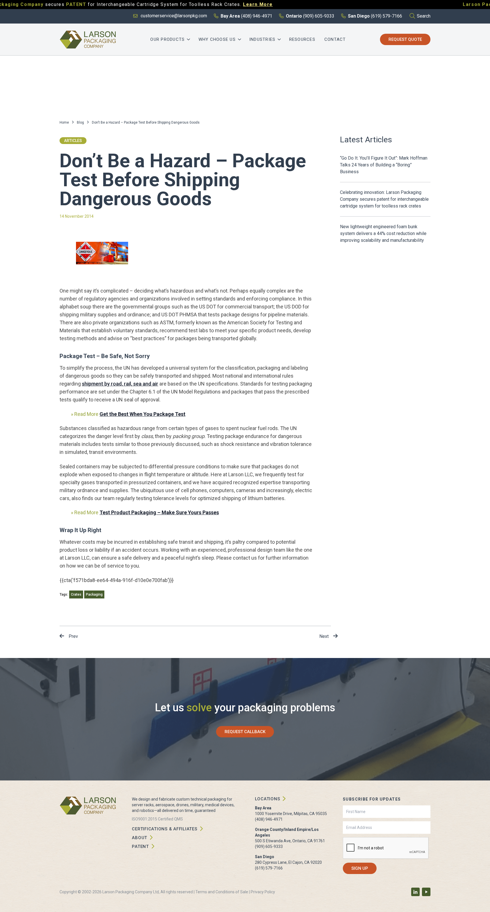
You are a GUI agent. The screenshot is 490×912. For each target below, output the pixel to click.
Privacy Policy (263, 892)
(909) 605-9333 (269, 846)
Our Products (167, 39)
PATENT (140, 846)
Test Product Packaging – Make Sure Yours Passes (159, 512)
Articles (73, 140)
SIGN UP (359, 868)
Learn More (258, 4)
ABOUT (139, 837)
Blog (80, 122)
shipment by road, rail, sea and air (120, 384)
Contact (335, 39)
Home (64, 122)
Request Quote (405, 39)
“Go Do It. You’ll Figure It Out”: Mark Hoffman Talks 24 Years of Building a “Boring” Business (383, 164)
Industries (262, 39)
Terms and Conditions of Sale (221, 892)
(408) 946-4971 (269, 819)
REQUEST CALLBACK (245, 731)
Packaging (94, 594)
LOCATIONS (267, 798)
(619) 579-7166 (269, 868)
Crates (76, 594)
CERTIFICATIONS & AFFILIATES (164, 828)
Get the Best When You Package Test (142, 414)
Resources (302, 39)
